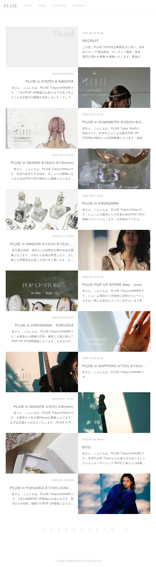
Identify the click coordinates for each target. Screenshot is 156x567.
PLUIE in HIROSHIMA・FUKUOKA (44, 325)
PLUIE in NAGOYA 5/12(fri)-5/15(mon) (42, 243)
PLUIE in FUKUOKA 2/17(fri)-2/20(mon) (42, 487)
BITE (86, 446)
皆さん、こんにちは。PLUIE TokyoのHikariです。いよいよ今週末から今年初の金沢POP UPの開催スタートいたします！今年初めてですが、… (113, 214)
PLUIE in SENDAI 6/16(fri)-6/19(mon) (42, 162)
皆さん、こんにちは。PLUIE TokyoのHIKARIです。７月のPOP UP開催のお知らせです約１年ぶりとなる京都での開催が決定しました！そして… (42, 92)
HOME (42, 5)
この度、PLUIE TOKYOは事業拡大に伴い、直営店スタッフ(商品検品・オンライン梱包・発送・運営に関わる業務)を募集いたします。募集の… (113, 51)
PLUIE (11, 5)
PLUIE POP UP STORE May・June (112, 284)
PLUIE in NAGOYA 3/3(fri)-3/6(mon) (44, 406)
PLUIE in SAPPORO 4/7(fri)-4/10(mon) (114, 365)
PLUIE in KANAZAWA (100, 203)
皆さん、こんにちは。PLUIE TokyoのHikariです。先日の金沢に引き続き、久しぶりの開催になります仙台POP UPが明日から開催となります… (42, 173)
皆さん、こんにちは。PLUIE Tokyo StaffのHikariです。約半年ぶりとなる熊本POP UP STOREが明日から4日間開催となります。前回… (113, 133)
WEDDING (79, 5)
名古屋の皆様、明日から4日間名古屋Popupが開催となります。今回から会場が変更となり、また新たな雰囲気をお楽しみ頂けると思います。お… (42, 254)
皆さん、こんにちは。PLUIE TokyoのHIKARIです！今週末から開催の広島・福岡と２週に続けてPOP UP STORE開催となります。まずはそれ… (42, 336)
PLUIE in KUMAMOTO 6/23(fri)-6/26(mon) (114, 121)
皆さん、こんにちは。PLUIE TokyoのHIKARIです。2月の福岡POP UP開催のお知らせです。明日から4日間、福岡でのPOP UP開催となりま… (43, 498)
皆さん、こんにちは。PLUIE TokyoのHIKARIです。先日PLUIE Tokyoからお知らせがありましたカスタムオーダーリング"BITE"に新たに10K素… (114, 458)
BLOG (28, 5)
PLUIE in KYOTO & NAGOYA (49, 81)
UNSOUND (59, 5)
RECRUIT (90, 40)
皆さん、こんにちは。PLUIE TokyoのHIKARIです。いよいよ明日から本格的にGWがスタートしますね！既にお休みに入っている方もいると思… (113, 295)
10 (112, 529)
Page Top (78, 550)
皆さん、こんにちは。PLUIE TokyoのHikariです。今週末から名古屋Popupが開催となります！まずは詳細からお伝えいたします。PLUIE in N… (42, 417)
